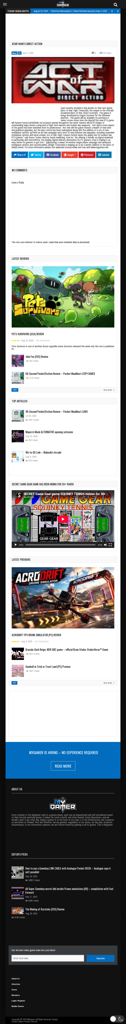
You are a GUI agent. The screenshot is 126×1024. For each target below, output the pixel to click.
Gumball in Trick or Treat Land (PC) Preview (48, 667)
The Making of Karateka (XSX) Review (45, 909)
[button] (117, 1018)
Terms (14, 990)
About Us (16, 979)
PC (19, 53)
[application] (63, 519)
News (14, 53)
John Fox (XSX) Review (37, 357)
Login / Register (18, 1001)
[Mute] (105, 544)
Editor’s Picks (20, 854)
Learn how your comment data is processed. (69, 242)
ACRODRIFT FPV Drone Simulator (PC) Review (36, 635)
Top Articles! (19, 401)
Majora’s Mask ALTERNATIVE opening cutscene (49, 434)
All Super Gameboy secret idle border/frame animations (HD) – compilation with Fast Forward (69, 890)
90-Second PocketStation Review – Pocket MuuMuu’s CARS (57, 414)
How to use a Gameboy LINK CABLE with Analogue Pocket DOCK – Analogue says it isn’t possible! (68, 870)
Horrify (34, 1021)
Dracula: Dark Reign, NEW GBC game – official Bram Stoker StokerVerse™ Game (67, 649)
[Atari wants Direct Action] (63, 80)
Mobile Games (18, 1006)
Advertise (16, 984)
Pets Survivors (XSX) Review (28, 334)
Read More (63, 766)
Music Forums (24, 1021)
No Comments (43, 340)
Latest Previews (21, 560)
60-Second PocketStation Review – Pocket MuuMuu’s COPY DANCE (60, 374)
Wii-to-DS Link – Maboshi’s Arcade (43, 454)
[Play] (15, 544)
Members (16, 995)
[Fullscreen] (110, 544)
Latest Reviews (20, 259)
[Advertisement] (64, 24)
